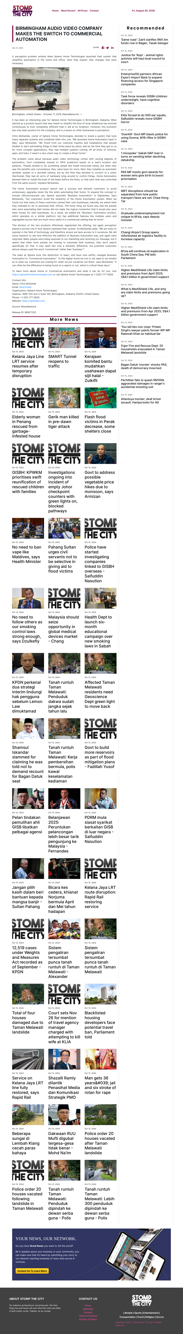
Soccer (160, 1317)
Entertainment (151, 1313)
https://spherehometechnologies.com (32, 274)
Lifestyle (128, 1313)
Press (88, 1305)
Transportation (127, 1317)
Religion (149, 1317)
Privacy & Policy (88, 1319)
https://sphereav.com (33, 300)
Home (55, 10)
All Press (82, 10)
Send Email (25, 287)
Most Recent (68, 10)
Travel (140, 1317)
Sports (138, 1313)
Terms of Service (88, 1316)
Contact (94, 10)
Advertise (88, 1309)
